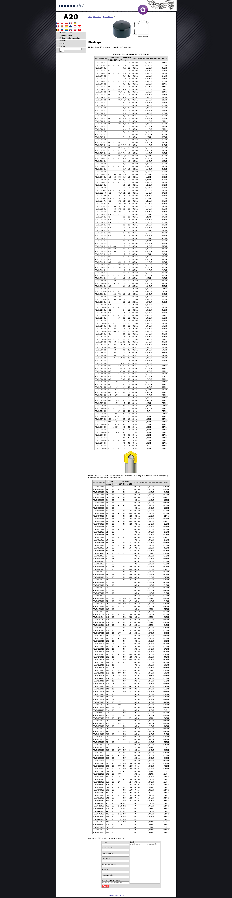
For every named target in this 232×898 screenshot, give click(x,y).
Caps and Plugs (108, 17)
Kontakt (62, 43)
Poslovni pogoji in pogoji (116, 895)
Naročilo (62, 41)
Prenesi (62, 46)
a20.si (90, 17)
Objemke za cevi (65, 33)
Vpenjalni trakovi (65, 35)
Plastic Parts (97, 17)
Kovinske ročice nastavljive (69, 38)
